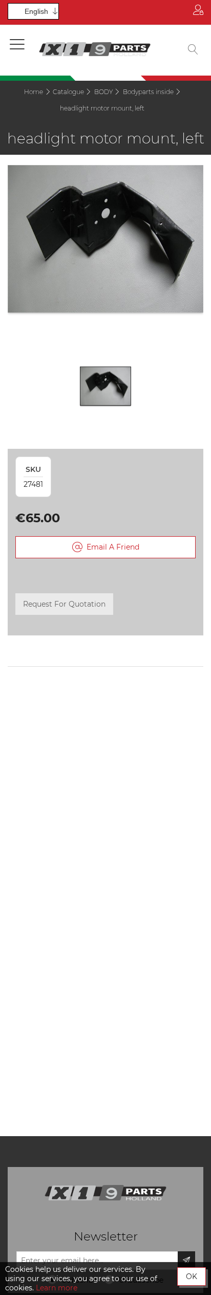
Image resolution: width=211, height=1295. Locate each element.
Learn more (56, 1287)
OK (191, 1276)
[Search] (193, 50)
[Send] (186, 1260)
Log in (198, 12)
